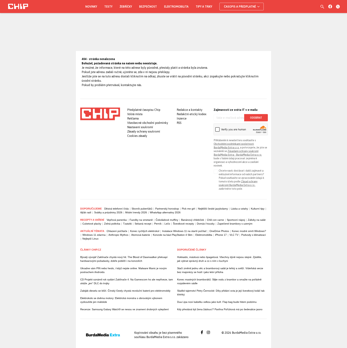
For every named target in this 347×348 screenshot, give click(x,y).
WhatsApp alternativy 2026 (165, 212)
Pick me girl (188, 208)
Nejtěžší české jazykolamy (213, 208)
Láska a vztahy (239, 208)
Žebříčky (126, 6)
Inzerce (182, 118)
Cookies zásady (137, 135)
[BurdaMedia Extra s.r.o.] (100, 114)
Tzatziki (127, 223)
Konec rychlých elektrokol (144, 231)
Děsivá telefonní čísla (116, 208)
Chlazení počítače (117, 231)
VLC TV (234, 234)
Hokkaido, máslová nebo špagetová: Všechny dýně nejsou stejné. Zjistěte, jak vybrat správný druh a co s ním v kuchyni (219, 259)
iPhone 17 (221, 234)
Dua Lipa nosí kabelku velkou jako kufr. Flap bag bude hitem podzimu (217, 301)
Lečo (167, 223)
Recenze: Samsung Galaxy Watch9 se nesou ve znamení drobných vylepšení (124, 309)
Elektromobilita (176, 6)
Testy (108, 6)
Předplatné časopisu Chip (143, 109)
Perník (158, 223)
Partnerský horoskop (167, 208)
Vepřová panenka (117, 219)
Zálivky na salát (256, 219)
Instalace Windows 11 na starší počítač (184, 231)
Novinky (91, 6)
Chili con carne (215, 219)
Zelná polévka (112, 223)
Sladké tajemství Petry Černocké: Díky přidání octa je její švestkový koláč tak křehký (221, 292)
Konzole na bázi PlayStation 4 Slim (172, 234)
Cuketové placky (91, 223)
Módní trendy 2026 (136, 212)
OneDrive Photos (219, 231)
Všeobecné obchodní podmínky (147, 122)
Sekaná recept (143, 223)
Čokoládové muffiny (167, 219)
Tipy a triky (204, 6)
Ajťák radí (85, 212)
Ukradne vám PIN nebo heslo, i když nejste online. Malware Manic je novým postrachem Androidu (123, 270)
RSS (179, 122)
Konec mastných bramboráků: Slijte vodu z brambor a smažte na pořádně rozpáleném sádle (219, 281)
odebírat (256, 117)
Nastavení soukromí (140, 127)
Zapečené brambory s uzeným (234, 223)
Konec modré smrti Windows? (249, 231)
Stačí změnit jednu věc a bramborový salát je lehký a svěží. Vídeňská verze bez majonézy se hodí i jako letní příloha (220, 270)
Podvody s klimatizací (253, 234)
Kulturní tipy (257, 208)
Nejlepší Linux (90, 238)
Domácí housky (206, 223)
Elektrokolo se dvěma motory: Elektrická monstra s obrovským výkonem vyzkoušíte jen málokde (121, 300)
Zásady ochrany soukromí (143, 131)
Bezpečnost (148, 6)
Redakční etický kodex (191, 114)
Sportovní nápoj (236, 219)
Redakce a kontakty (189, 109)
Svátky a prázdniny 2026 (108, 212)
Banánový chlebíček (192, 219)
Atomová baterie (140, 234)
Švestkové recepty (183, 223)
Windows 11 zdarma (94, 234)
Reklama (133, 118)
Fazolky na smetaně (141, 219)
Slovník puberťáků (142, 208)
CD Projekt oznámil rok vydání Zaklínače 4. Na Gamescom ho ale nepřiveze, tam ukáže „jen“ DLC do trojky (126, 281)
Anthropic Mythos (118, 234)
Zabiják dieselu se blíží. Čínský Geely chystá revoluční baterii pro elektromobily (125, 290)
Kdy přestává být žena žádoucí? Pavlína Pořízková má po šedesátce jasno (219, 309)
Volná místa (134, 114)
